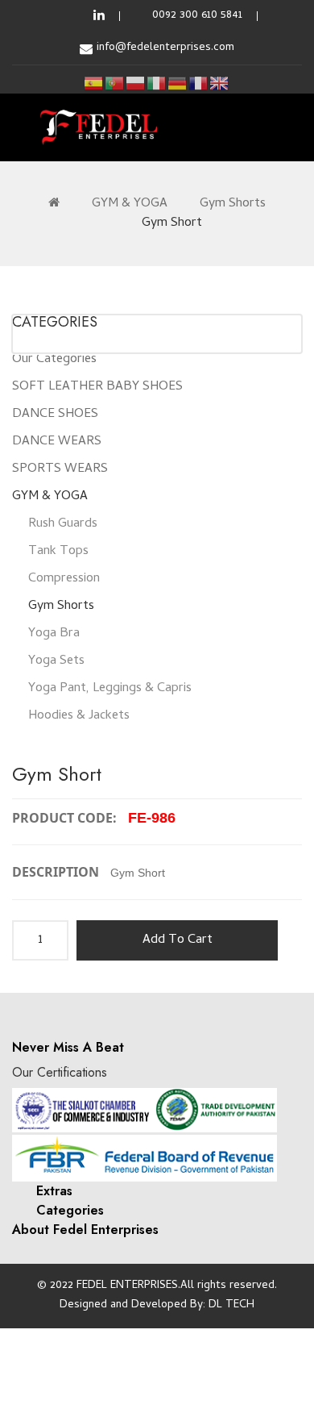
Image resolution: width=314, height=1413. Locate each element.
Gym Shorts (233, 204)
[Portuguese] (115, 83)
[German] (177, 83)
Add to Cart (178, 940)
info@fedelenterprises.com (165, 48)
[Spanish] (94, 83)
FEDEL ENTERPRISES (127, 1286)
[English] (219, 83)
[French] (198, 83)
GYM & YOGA (129, 204)
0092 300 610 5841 (197, 15)
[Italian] (157, 83)
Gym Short (172, 223)
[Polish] (136, 83)
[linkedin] (99, 16)
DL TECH (231, 1305)
